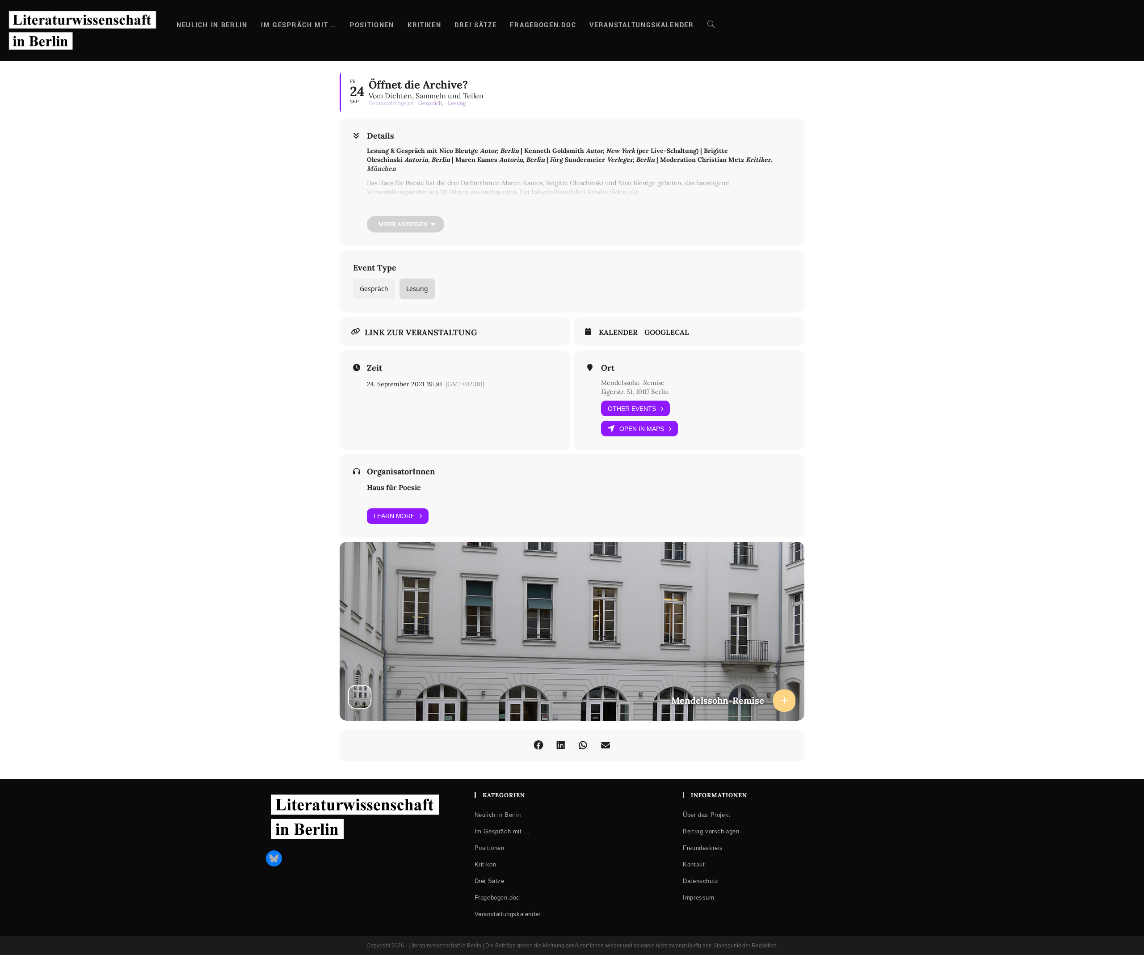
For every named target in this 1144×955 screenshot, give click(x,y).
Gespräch (374, 288)
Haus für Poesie (394, 487)
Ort (607, 368)
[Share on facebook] (538, 745)
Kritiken (485, 864)
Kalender (618, 332)
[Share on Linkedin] (561, 745)
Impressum (698, 897)
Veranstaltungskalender (508, 914)
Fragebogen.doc (497, 897)
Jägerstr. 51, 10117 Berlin (635, 392)
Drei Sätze (490, 881)
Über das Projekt (707, 814)
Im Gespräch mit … (502, 831)
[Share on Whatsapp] (583, 745)
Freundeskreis (703, 848)
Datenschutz (701, 881)
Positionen (490, 848)
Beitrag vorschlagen (711, 831)
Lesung (417, 288)
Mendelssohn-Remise (633, 383)
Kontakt (694, 864)
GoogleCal (666, 332)
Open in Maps (641, 428)
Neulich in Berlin (498, 814)
